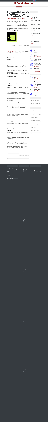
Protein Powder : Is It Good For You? (35, 17)
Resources (32, 43)
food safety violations (38, 120)
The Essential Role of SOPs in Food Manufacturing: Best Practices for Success (18, 14)
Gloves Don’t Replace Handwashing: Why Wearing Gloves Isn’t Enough (37, 60)
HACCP (26, 152)
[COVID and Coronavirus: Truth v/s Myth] (32, 243)
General (11, 18)
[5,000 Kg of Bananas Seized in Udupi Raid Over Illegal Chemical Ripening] (32, 50)
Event (35, 100)
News (38, 66)
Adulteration (32, 110)
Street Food (38, 130)
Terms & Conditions (36, 420)
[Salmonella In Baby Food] (32, 89)
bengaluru (35, 110)
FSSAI (31, 123)
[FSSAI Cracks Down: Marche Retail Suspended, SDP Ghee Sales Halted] (32, 55)
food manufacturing (10, 152)
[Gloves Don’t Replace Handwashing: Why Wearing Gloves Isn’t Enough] (32, 60)
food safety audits (18, 152)
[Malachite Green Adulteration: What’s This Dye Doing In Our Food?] (32, 85)
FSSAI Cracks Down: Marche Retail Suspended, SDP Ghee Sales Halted (37, 55)
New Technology (36, 103)
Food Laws (9, 18)
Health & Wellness (14, 18)
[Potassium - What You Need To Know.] (32, 293)
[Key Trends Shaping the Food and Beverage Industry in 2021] (32, 193)
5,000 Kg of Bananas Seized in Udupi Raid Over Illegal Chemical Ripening (37, 50)
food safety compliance (23, 152)
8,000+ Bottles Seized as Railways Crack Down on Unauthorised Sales (37, 69)
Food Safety (14, 152)
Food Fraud (32, 114)
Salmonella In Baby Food (37, 89)
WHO (31, 133)
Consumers (38, 110)
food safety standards (33, 120)
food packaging (32, 117)
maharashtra (32, 127)
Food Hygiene (37, 56)
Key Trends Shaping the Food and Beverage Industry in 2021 (37, 170)
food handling (39, 114)
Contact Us (40, 420)
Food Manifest (25, 3)
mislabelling (35, 127)
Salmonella (35, 130)
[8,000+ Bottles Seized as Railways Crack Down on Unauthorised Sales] (32, 69)
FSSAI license (34, 123)
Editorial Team (23, 18)
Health (37, 123)
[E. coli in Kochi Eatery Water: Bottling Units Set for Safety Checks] (32, 65)
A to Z (31, 18)
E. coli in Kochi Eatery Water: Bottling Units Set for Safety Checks (37, 64)
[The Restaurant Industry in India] (32, 82)
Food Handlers (35, 114)
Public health (32, 130)
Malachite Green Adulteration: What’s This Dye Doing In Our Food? (37, 85)
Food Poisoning (36, 117)
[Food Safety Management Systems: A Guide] (32, 77)
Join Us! (33, 420)
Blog (33, 100)
